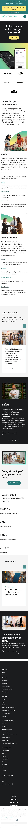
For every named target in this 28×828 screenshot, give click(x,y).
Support (4, 707)
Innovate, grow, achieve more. (10, 103)
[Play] (19, 432)
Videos (4, 758)
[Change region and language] (13, 767)
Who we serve (10, 312)
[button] (14, 449)
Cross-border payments (8, 699)
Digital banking (6, 729)
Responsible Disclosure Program (14, 805)
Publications (5, 750)
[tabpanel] (14, 404)
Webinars (4, 756)
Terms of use (14, 793)
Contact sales (6, 683)
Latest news (9, 552)
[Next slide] (24, 326)
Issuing (4, 715)
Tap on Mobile (6, 704)
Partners (4, 669)
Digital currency (6, 731)
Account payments (7, 720)
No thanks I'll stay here (14, 12)
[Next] (12, 432)
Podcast (4, 753)
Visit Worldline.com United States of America (14, 8)
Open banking (5, 723)
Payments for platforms (8, 702)
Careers (4, 666)
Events (4, 761)
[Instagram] (12, 775)
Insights (4, 747)
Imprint (14, 802)
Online (3, 693)
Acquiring (4, 717)
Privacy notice (14, 791)
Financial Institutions (9, 238)
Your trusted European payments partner (13, 489)
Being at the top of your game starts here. (12, 465)
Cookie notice (14, 796)
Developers (5, 674)
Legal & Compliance (7, 680)
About (3, 663)
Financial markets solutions (9, 734)
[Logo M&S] (20, 73)
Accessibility (14, 799)
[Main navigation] (24, 16)
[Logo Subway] (20, 82)
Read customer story (9, 424)
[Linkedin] (2, 775)
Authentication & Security (9, 726)
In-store (4, 690)
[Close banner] (26, 1)
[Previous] (8, 432)
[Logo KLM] (14, 91)
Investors (4, 672)
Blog (3, 744)
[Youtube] (9, 775)
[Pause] (15, 432)
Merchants (5, 154)
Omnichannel (5, 696)
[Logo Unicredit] (7, 73)
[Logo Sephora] (7, 82)
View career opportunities (10, 643)
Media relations (6, 677)
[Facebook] (5, 775)
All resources (5, 742)
